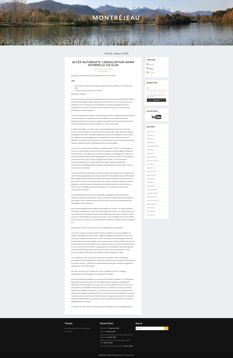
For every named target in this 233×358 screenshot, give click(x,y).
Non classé (68, 331)
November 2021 (151, 160)
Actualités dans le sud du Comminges (141, 3)
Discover (105, 3)
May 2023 (149, 139)
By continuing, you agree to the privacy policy (156, 95)
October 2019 (151, 197)
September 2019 (152, 200)
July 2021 (149, 164)
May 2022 (149, 153)
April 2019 (150, 215)
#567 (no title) (162, 3)
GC (97, 69)
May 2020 (149, 182)
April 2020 (150, 186)
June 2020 (150, 179)
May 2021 (149, 168)
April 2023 (150, 142)
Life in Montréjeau (118, 3)
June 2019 (150, 211)
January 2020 (151, 189)
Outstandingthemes (128, 355)
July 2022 (149, 150)
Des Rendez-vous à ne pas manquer (112, 346)
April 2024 (150, 132)
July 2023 (149, 135)
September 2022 (152, 146)
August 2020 (150, 175)
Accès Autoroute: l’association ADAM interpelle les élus (103, 63)
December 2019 (151, 193)
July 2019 (149, 208)
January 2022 (151, 157)
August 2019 (150, 204)
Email (148, 88)
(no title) (103, 331)
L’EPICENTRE (104, 328)
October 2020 (151, 171)
